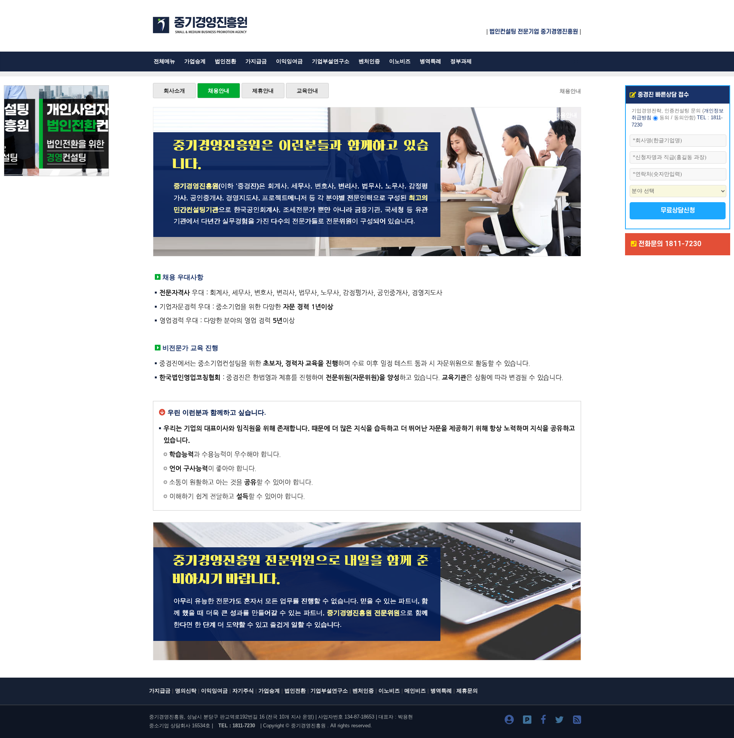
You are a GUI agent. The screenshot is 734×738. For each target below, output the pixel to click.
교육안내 (307, 91)
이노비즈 (400, 61)
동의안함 (684, 117)
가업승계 (195, 61)
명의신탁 (185, 691)
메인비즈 (415, 691)
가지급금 (256, 61)
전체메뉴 (164, 61)
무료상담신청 (678, 210)
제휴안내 (263, 91)
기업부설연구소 (330, 61)
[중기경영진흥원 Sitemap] (577, 721)
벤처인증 (369, 61)
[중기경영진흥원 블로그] (509, 721)
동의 (664, 117)
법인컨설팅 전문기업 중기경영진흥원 (533, 31)
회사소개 (174, 91)
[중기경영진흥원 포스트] (527, 721)
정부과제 (461, 61)
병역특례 (430, 61)
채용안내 (218, 91)
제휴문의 (467, 691)
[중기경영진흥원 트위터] (559, 721)
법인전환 (225, 61)
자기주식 (243, 691)
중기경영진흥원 (308, 725)
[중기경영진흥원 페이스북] (543, 721)
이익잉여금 (289, 61)
